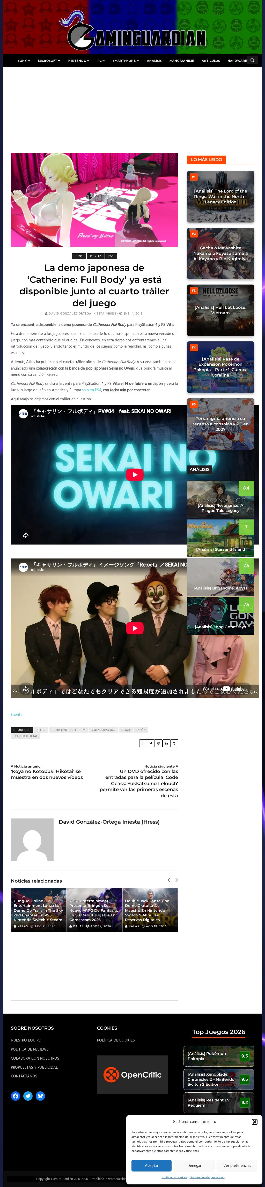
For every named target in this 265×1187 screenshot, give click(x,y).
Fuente (17, 715)
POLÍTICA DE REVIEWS (30, 1049)
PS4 (111, 256)
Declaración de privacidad (207, 1177)
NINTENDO (77, 60)
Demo (125, 730)
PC (100, 60)
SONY (22, 60)
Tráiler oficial (25, 736)
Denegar (194, 1166)
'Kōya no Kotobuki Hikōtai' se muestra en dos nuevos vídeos (47, 772)
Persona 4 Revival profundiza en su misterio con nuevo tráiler (149, 915)
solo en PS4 (91, 390)
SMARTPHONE (124, 60)
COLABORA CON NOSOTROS (35, 1058)
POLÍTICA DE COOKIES (116, 1040)
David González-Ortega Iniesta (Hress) (83, 313)
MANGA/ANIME (182, 60)
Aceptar (151, 1166)
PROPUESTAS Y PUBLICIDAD (34, 1068)
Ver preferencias (237, 1166)
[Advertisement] (132, 114)
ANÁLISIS (154, 60)
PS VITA (95, 256)
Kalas (23, 926)
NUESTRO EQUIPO (26, 1040)
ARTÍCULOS (211, 60)
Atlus (41, 730)
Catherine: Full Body (68, 730)
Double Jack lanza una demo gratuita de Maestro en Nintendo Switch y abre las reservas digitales (91, 910)
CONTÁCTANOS (24, 1076)
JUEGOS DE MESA (132, 73)
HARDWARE (237, 60)
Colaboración (103, 730)
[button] (254, 1121)
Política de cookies (174, 1177)
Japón (141, 730)
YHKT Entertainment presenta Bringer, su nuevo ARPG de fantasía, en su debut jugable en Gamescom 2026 (38, 910)
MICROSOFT (47, 60)
